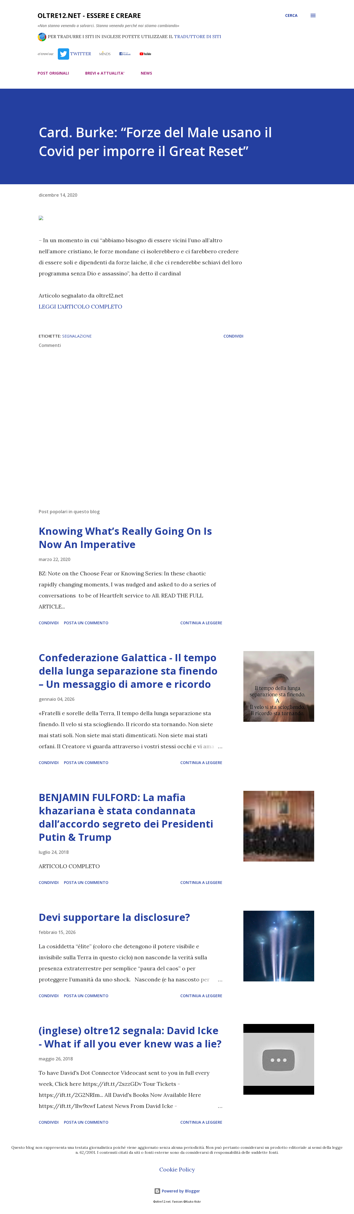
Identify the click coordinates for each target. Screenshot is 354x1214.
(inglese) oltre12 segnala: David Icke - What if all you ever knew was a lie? (130, 1037)
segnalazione (77, 336)
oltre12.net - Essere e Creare (89, 15)
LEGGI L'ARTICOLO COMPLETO (80, 306)
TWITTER (80, 53)
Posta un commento (86, 622)
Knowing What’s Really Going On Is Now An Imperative (125, 537)
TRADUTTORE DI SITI (197, 36)
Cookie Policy (177, 1169)
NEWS (146, 73)
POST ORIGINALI (53, 73)
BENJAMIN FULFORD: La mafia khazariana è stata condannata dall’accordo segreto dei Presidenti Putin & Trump (126, 817)
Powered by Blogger (180, 1191)
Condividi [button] (233, 336)
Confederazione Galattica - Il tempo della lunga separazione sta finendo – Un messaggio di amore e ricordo (128, 671)
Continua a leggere (201, 622)
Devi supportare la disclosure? (114, 917)
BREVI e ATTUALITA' (104, 73)
